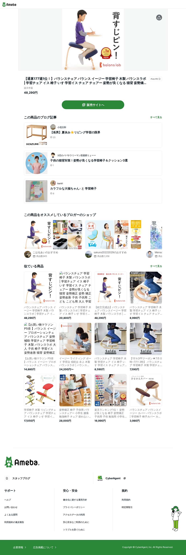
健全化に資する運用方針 (75, 499)
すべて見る (156, 117)
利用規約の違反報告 (14, 522)
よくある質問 (10, 514)
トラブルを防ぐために (74, 529)
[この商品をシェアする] (159, 17)
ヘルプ (7, 499)
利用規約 (126, 499)
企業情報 (18, 547)
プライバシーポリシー (74, 507)
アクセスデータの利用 (74, 514)
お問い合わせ (10, 507)
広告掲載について (43, 547)
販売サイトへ (95, 105)
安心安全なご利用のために (76, 522)
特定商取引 (127, 507)
